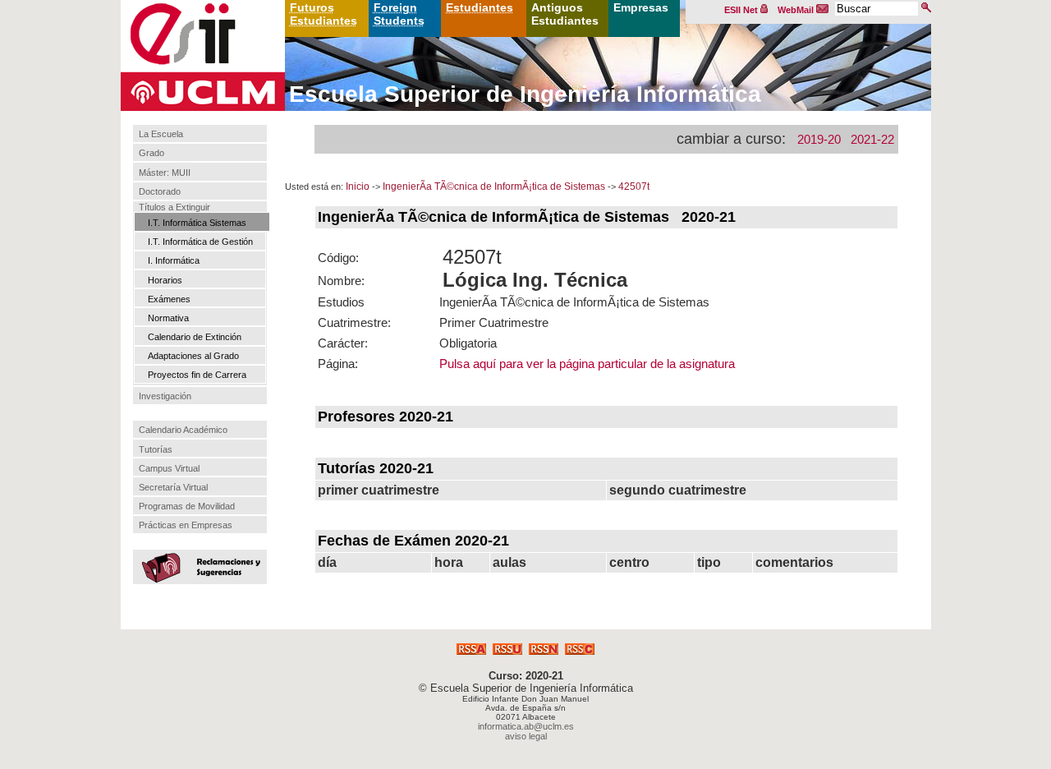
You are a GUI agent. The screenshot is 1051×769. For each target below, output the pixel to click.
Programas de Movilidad (187, 506)
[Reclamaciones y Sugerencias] (198, 566)
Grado (151, 154)
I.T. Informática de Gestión (200, 241)
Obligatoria (468, 343)
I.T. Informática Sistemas (197, 223)
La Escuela (161, 134)
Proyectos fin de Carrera (197, 375)
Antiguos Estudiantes (565, 14)
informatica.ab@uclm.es (526, 726)
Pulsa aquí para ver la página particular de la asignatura (587, 364)
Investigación (165, 396)
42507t (633, 186)
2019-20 (819, 139)
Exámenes (169, 299)
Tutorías (155, 449)
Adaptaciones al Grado (193, 356)
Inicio (357, 186)
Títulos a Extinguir (174, 207)
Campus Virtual (169, 468)
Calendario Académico (183, 430)
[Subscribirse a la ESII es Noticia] (543, 650)
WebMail (797, 10)
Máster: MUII (164, 172)
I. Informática (174, 260)
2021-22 (872, 139)
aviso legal (526, 736)
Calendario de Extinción (194, 337)
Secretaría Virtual (173, 487)
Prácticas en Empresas (185, 525)
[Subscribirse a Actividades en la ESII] (471, 650)
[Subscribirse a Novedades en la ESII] (507, 650)
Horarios (165, 280)
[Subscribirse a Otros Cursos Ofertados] (579, 650)
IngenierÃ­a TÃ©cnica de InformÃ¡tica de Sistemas (494, 186)
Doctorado (160, 191)
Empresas (640, 7)
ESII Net (742, 10)
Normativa (168, 318)
